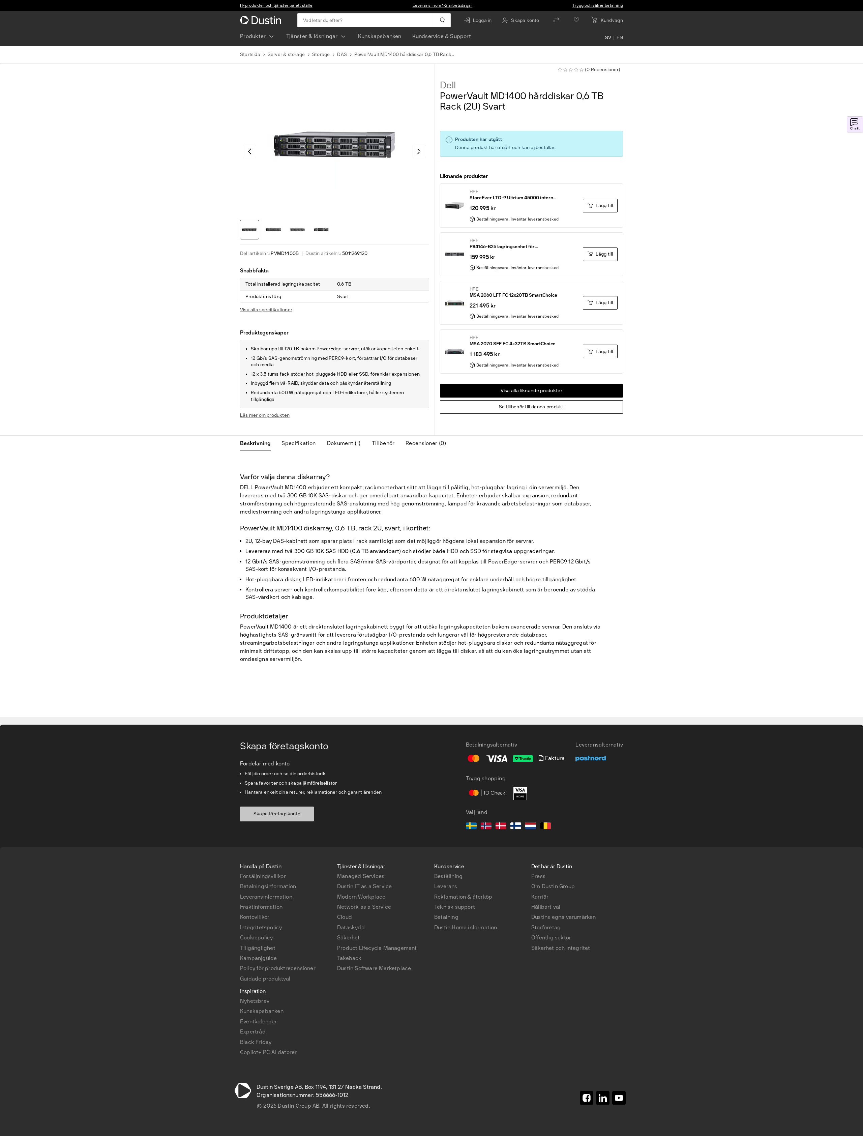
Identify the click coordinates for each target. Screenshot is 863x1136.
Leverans (445, 886)
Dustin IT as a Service (364, 886)
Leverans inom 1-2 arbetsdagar (443, 5)
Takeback (349, 958)
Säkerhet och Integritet (560, 948)
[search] (442, 20)
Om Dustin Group (553, 886)
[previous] (249, 151)
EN (620, 37)
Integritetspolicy (261, 927)
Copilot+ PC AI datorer (268, 1052)
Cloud (344, 917)
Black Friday (255, 1042)
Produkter (253, 36)
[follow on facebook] (586, 1098)
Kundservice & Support (441, 36)
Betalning (446, 917)
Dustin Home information (465, 927)
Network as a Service (364, 907)
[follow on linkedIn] (602, 1098)
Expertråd (253, 1031)
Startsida (250, 54)
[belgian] (545, 826)
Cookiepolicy (256, 937)
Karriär (539, 897)
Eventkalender (258, 1021)
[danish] (501, 826)
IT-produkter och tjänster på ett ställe (276, 5)
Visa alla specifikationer (266, 310)
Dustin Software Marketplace (374, 968)
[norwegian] (486, 826)
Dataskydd (351, 927)
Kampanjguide (258, 958)
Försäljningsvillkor (263, 876)
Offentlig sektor (551, 937)
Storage (321, 54)
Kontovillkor (254, 917)
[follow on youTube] (619, 1098)
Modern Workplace (361, 897)
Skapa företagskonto (277, 814)
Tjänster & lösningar (312, 36)
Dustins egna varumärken (563, 917)
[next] (419, 151)
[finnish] (515, 826)
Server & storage (286, 54)
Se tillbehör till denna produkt (531, 407)
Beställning (448, 876)
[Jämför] (556, 20)
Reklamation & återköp (463, 897)
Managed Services (360, 876)
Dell (448, 85)
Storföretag (546, 927)
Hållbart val (545, 907)
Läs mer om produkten (265, 415)
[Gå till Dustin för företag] (262, 20)
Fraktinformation (261, 907)
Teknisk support (454, 907)
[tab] (258, 443)
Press (538, 876)
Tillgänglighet (257, 948)
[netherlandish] (530, 826)
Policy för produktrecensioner (278, 968)
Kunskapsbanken (379, 36)
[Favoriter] (576, 20)
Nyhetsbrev (254, 1001)
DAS (342, 54)
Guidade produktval (265, 978)
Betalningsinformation (268, 886)
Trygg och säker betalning (597, 5)
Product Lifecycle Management (377, 948)
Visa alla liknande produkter (531, 391)
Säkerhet (348, 937)
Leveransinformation (266, 897)
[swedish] (471, 826)
